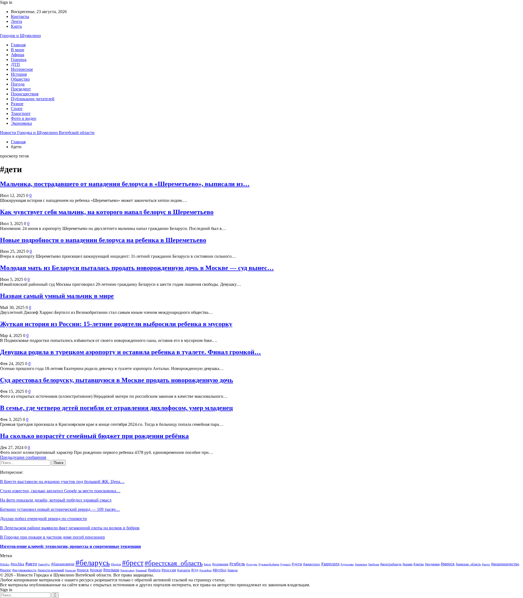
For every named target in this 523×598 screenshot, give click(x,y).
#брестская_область (174, 563)
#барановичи (62, 563)
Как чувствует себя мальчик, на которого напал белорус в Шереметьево (107, 211)
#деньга (285, 564)
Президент (21, 89)
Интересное (22, 69)
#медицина (432, 564)
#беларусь (92, 562)
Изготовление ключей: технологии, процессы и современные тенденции (70, 546)
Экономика (21, 123)
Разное (17, 103)
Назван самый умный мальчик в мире (57, 295)
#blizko (5, 564)
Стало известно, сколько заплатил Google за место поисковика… (60, 490)
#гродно (251, 564)
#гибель (237, 563)
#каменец (361, 564)
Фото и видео (23, 118)
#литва (418, 564)
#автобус (44, 564)
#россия (169, 569)
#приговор (127, 570)
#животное (311, 564)
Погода (18, 84)
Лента (16, 21)
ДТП (15, 64)
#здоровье (347, 564)
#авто (31, 563)
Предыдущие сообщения (23, 457)
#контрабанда (391, 564)
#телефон (205, 570)
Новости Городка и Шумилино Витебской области (47, 132)
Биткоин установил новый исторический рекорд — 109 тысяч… (60, 509)
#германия (220, 564)
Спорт (17, 108)
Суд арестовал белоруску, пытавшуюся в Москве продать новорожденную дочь (116, 380)
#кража (407, 564)
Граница (18, 59)
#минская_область (468, 564)
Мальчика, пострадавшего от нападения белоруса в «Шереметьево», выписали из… (125, 183)
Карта (16, 26)
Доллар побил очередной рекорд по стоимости (43, 518)
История (19, 74)
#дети (297, 563)
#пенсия (70, 570)
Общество (20, 79)
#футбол (219, 570)
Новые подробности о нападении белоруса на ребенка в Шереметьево (103, 240)
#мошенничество (505, 564)
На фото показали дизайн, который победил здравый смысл (55, 500)
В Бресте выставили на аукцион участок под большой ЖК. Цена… (62, 481)
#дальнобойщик (269, 564)
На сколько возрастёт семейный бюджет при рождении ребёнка (94, 435)
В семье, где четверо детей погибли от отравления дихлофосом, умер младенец (116, 407)
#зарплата (330, 563)
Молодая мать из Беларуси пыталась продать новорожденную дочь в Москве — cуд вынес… (137, 267)
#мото (486, 564)
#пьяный (141, 570)
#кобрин (373, 564)
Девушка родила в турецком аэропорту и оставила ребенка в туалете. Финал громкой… (130, 352)
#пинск (83, 570)
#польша (111, 569)
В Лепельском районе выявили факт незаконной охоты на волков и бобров (69, 528)
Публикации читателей (32, 98)
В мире (17, 49)
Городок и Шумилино (20, 35)
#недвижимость (24, 570)
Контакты (20, 16)
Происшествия (24, 94)
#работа (154, 570)
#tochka (17, 564)
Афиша (17, 54)
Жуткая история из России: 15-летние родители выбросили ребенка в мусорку (116, 323)
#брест (133, 563)
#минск (448, 563)
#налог (5, 570)
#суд (194, 570)
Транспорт (21, 113)
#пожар (96, 570)
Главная (18, 45)
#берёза (116, 564)
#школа (232, 570)
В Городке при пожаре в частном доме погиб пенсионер (52, 537)
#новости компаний (51, 570)
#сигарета (183, 570)
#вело (207, 564)
